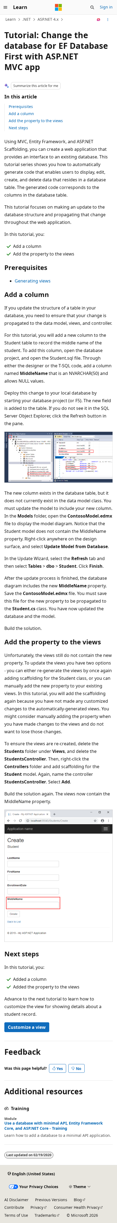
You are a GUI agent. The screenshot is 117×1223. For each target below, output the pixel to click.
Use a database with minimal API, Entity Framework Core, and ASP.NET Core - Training (53, 1126)
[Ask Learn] (98, 19)
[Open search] (92, 7)
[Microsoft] (58, 7)
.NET (26, 19)
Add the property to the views (36, 120)
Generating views (33, 281)
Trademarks (45, 1215)
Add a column (21, 113)
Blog (78, 1199)
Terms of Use (16, 1215)
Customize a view (27, 1027)
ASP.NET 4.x (48, 19)
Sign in (106, 7)
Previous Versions (51, 1199)
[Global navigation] (5, 7)
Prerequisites (21, 106)
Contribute (14, 1207)
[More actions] (108, 19)
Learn (10, 19)
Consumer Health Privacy (77, 1207)
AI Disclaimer (16, 1199)
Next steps (18, 127)
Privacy (36, 1207)
